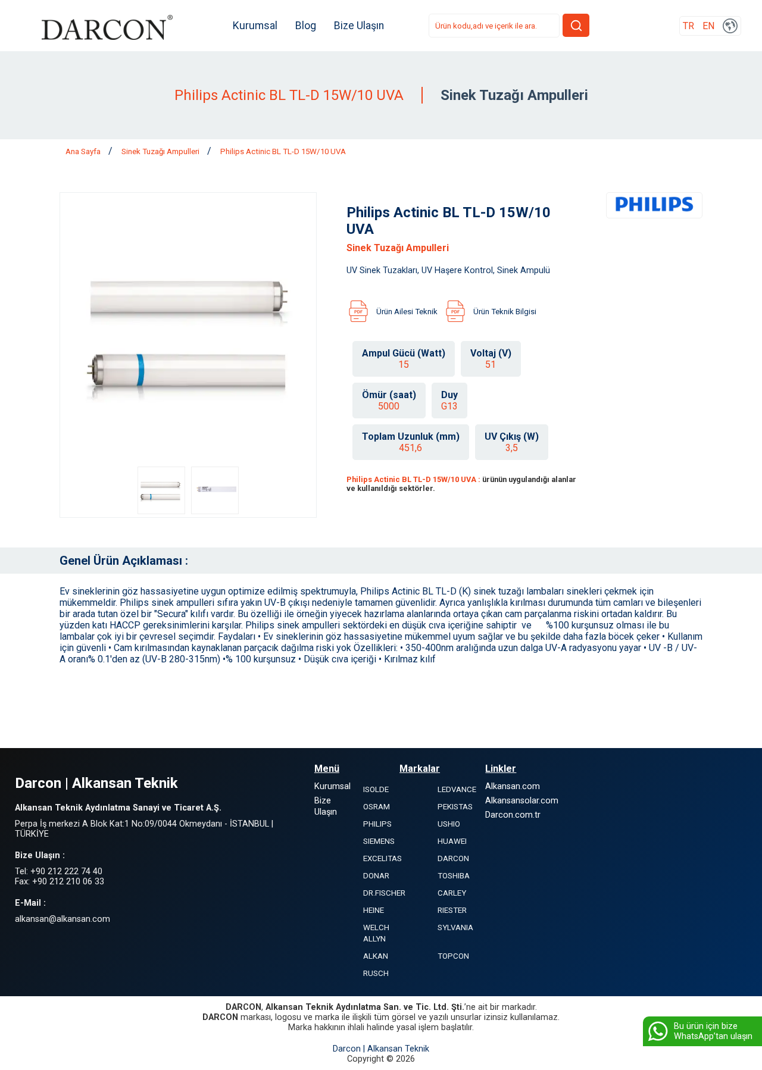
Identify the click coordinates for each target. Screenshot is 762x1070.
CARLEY (452, 892)
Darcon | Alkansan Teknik (381, 1049)
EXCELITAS (382, 858)
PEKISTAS (455, 806)
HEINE (373, 910)
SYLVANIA (455, 927)
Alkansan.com (512, 786)
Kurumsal (255, 26)
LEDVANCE (457, 789)
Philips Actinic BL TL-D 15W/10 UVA (283, 151)
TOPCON (453, 956)
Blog (305, 26)
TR (688, 26)
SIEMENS (379, 841)
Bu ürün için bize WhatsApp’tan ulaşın (713, 1031)
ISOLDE (376, 789)
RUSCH (376, 973)
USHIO (449, 823)
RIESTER (452, 910)
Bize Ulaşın (359, 26)
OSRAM (376, 806)
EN (708, 26)
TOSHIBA (454, 875)
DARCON (453, 858)
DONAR (376, 875)
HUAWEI (452, 841)
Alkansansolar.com (521, 801)
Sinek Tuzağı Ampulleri (161, 151)
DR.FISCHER (384, 892)
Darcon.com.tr (513, 815)
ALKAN (375, 956)
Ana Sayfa (83, 151)
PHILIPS (377, 823)
